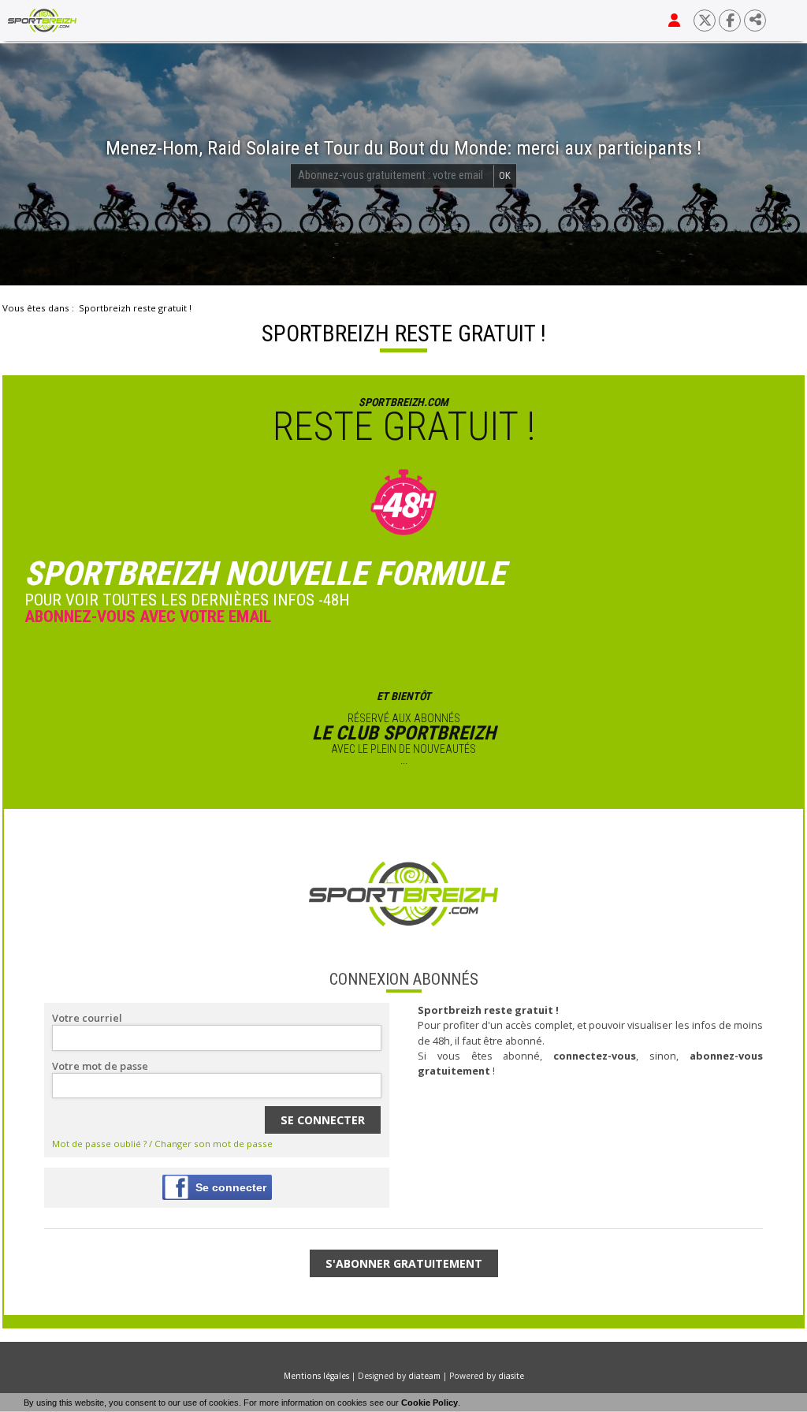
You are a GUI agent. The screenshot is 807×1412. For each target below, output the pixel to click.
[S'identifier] (674, 20)
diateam (424, 1375)
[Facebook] (729, 20)
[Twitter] (704, 20)
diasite (511, 1375)
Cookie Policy (429, 1402)
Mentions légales (316, 1375)
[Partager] (755, 20)
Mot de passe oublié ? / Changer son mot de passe (162, 1143)
